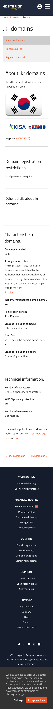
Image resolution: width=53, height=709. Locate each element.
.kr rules (9, 292)
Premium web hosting (27, 517)
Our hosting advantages (27, 488)
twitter (19, 644)
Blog (26, 617)
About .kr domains (15, 40)
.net (38, 433)
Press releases (26, 606)
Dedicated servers (26, 527)
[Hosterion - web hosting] (12, 7)
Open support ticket (27, 583)
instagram (39, 644)
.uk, (7, 438)
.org (43, 433)
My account (40, 7)
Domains (14, 16)
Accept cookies (36, 700)
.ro (16, 438)
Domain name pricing (26, 555)
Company (26, 612)
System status (26, 589)
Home (5, 16)
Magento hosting (26, 512)
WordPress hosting (26, 506)
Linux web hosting (26, 483)
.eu (33, 433)
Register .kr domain (15, 57)
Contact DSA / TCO (26, 627)
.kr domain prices (14, 49)
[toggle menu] (47, 6)
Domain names (26, 550)
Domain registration (26, 545)
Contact (26, 622)
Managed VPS (26, 522)
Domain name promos (26, 561)
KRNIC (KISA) (23, 138)
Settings (18, 700)
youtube (29, 644)
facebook (14, 644)
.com (27, 433)
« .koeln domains (15, 456)
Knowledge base (27, 578)
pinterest (34, 644)
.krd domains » (38, 456)
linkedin (24, 644)
